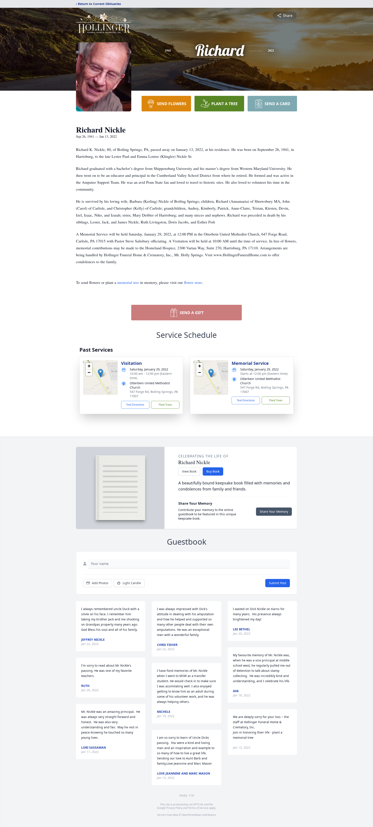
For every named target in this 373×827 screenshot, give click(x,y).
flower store (193, 282)
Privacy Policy (174, 808)
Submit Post (277, 583)
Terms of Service (198, 808)
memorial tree (128, 282)
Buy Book (213, 471)
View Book (189, 471)
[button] (100, 373)
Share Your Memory (274, 511)
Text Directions (135, 404)
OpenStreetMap (191, 815)
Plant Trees (165, 404)
